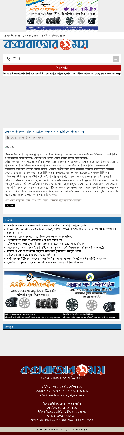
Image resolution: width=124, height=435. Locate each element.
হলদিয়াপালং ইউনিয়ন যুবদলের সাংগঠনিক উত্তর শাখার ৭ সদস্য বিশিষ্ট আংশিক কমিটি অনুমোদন (56, 258)
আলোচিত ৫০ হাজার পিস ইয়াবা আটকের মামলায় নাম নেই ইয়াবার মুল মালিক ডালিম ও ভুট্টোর (56, 247)
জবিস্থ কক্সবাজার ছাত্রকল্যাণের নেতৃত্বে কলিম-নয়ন (32, 255)
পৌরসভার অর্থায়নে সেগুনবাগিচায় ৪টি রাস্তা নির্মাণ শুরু (34, 240)
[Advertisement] (62, 102)
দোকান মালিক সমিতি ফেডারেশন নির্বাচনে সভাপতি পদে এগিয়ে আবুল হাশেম (46, 225)
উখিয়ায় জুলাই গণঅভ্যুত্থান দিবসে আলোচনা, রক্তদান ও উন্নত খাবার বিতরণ (45, 244)
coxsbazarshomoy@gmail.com (66, 395)
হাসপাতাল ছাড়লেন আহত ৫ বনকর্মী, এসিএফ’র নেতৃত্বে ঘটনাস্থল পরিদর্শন (45, 262)
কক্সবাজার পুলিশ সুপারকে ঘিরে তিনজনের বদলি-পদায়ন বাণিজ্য (39, 236)
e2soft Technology (77, 429)
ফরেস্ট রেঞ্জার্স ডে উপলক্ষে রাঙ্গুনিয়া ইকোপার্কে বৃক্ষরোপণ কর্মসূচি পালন (44, 251)
